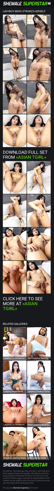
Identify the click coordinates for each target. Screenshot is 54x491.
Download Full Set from (25, 155)
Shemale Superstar (21, 488)
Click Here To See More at (23, 303)
